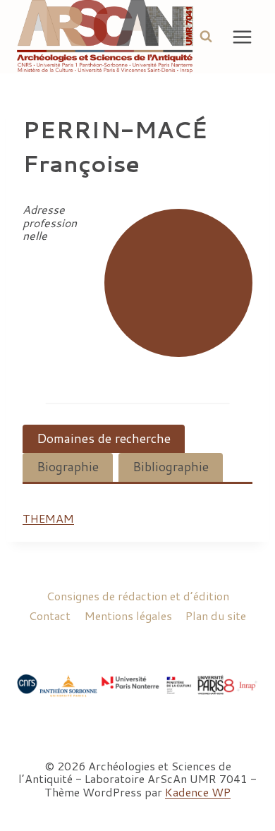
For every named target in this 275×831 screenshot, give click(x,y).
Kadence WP (198, 792)
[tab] (104, 439)
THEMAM (48, 518)
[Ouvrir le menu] (242, 36)
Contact (50, 615)
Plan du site (215, 615)
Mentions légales (128, 615)
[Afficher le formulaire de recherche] (206, 36)
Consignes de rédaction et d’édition (138, 596)
